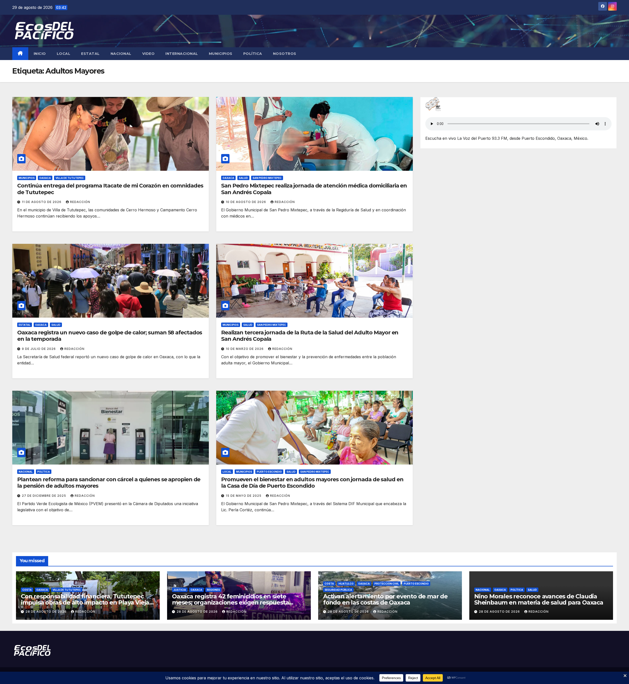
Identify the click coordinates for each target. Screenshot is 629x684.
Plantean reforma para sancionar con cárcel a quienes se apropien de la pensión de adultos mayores (108, 482)
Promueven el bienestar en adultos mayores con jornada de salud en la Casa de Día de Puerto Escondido (312, 482)
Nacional (121, 53)
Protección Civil (386, 583)
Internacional (181, 53)
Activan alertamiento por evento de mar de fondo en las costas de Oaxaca (385, 599)
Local (64, 53)
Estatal (90, 53)
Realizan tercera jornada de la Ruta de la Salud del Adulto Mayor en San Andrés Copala (309, 335)
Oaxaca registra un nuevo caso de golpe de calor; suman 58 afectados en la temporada (109, 335)
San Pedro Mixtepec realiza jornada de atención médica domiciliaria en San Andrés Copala (314, 188)
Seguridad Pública (338, 589)
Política (252, 53)
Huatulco (346, 583)
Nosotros (284, 53)
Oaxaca (45, 177)
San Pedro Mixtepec (267, 177)
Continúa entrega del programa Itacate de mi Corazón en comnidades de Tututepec (110, 188)
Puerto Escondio (269, 471)
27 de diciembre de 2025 (44, 495)
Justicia (179, 589)
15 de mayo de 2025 (244, 495)
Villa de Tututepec (70, 177)
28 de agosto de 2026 (47, 611)
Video (148, 53)
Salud (243, 177)
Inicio (40, 53)
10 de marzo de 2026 (245, 349)
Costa (27, 589)
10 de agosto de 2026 (246, 202)
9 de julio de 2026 (39, 349)
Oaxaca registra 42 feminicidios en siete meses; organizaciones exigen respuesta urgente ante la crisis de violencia (230, 602)
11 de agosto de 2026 (42, 202)
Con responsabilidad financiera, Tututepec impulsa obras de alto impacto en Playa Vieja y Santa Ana (87, 602)
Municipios (220, 53)
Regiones (213, 589)
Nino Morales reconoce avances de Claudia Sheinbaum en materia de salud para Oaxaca (538, 599)
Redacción (80, 202)
